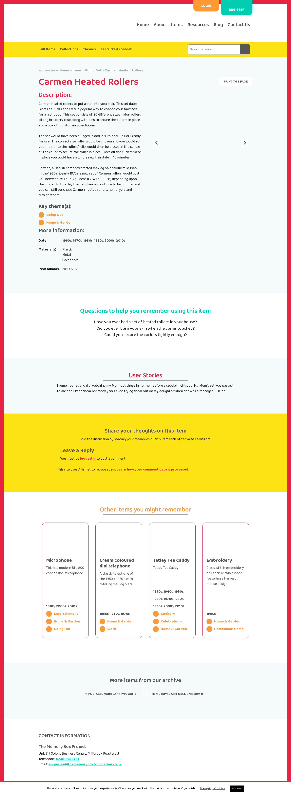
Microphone (59, 560)
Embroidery (219, 560)
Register (236, 10)
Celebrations (171, 621)
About (160, 25)
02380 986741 (67, 759)
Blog (218, 25)
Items (177, 25)
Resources (198, 25)
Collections (69, 49)
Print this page (236, 81)
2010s (120, 240)
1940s (168, 591)
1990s (98, 240)
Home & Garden (59, 222)
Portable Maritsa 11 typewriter (113, 694)
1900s (211, 614)
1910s (50, 606)
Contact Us (239, 25)
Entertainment (66, 614)
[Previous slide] (157, 143)
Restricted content (116, 49)
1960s (66, 240)
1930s (157, 591)
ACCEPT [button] (236, 788)
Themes (89, 49)
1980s (88, 240)
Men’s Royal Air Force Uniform (175, 694)
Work (111, 629)
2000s (110, 240)
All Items (48, 49)
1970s (77, 240)
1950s (104, 614)
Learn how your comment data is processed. (153, 469)
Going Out (93, 70)
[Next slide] (245, 143)
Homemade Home (229, 629)
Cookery (168, 614)
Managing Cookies (212, 788)
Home (143, 25)
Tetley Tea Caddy (171, 560)
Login (206, 6)
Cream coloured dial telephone (117, 563)
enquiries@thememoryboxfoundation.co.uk (85, 764)
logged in (88, 458)
